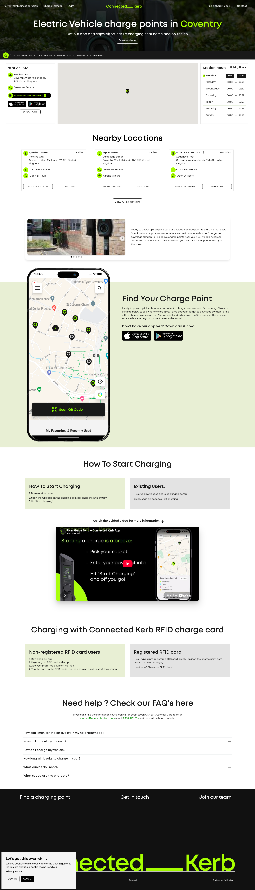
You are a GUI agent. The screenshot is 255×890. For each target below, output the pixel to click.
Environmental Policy (223, 880)
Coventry (80, 55)
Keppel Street (110, 153)
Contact (242, 6)
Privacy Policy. (14, 872)
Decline (13, 879)
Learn (71, 6)
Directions (30, 112)
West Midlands (64, 55)
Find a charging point (219, 6)
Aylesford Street (38, 153)
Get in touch (134, 798)
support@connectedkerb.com (97, 718)
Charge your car (52, 6)
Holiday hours (238, 67)
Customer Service (39, 170)
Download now (127, 40)
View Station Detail (38, 186)
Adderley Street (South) (190, 153)
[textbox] (179, 237)
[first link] (6, 55)
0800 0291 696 (131, 718)
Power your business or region (21, 6)
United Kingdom (44, 55)
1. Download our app (41, 493)
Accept (27, 879)
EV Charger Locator (22, 55)
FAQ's (163, 667)
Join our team (215, 798)
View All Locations (127, 202)
